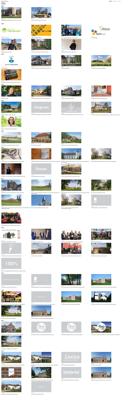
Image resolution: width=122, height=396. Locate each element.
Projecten (115, 1)
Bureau (119, 1)
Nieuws (110, 1)
